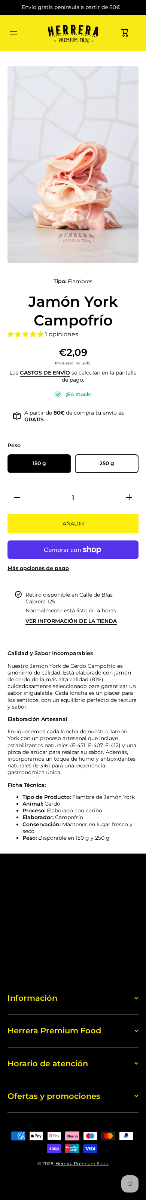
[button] (125, 33)
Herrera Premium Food (82, 1163)
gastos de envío (45, 372)
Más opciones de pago (38, 568)
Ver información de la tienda (71, 621)
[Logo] (73, 33)
